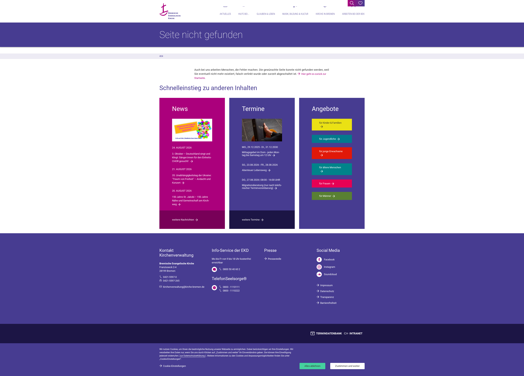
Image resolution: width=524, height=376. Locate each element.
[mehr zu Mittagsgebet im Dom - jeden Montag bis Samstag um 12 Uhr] (262, 130)
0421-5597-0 (170, 277)
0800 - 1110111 (231, 287)
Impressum (326, 285)
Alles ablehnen (312, 366)
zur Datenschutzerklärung (192, 355)
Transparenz (327, 297)
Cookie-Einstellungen (174, 366)
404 (161, 56)
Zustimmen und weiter (347, 366)
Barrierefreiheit (328, 302)
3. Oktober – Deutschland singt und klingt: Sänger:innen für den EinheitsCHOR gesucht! (191, 157)
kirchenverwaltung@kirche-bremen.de (183, 286)
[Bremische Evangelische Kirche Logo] (170, 11)
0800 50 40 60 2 (231, 269)
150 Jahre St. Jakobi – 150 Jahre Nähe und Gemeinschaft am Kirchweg (190, 200)
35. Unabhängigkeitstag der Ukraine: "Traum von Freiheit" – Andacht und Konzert (191, 179)
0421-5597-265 (171, 280)
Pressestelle (274, 258)
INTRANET (355, 333)
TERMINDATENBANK (329, 333)
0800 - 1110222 (231, 290)
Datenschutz (327, 291)
